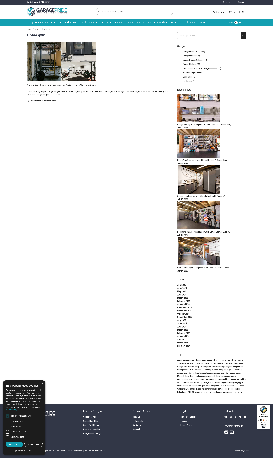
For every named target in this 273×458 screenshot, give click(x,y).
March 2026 (182, 298)
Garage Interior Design (112, 22)
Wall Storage (87, 22)
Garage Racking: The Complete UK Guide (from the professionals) (204, 124)
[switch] (263, 426)
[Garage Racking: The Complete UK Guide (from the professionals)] (198, 121)
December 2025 (184, 307)
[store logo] (47, 11)
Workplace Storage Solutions (193, 363)
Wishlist (241, 2)
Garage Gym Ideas (188, 385)
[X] (236, 417)
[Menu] (268, 406)
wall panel (181, 389)
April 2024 (182, 339)
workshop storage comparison (216, 369)
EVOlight (240, 366)
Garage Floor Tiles (68, 22)
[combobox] (211, 35)
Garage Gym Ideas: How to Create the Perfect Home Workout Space (61, 85)
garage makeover (236, 392)
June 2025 (182, 323)
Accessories (134, 22)
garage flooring (230, 366)
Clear (246, 451)
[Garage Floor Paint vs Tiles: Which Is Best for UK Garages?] (198, 193)
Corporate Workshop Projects (163, 22)
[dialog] (24, 417)
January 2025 (183, 336)
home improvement (209, 392)
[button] (24, 450)
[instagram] (231, 417)
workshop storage (201, 382)
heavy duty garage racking (210, 373)
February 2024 (183, 346)
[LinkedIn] (241, 417)
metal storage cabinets (221, 379)
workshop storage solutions (221, 382)
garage (234, 379)
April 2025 (182, 326)
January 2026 (183, 304)
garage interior (223, 392)
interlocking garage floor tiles (226, 363)
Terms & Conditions (188, 417)
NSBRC (190, 392)
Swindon (197, 392)
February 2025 (183, 333)
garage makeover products (207, 389)
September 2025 (184, 317)
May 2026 (181, 291)
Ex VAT (242, 22)
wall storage (211, 385)
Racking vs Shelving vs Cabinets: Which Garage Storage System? (203, 232)
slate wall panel (237, 385)
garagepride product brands (229, 389)
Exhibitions (182, 392)
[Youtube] (246, 417)
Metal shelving (183, 376)
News (202, 22)
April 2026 (182, 294)
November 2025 (184, 310)
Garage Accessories (91, 429)
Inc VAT (230, 22)
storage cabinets (184, 369)
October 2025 (183, 314)
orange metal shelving (211, 376)
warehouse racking (228, 376)
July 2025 (181, 320)
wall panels (191, 389)
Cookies (183, 421)
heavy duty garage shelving (231, 373)
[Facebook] (226, 417)
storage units (197, 369)
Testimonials (138, 421)
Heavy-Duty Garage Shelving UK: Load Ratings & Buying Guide (202, 160)
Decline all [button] (33, 444)
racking (180, 373)
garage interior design (216, 360)
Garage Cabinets (90, 417)
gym (179, 385)
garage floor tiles (210, 363)
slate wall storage (223, 385)
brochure (190, 382)
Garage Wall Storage (91, 425)
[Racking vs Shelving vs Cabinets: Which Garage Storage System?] (198, 228)
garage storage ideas (198, 360)
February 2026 (183, 301)
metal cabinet (205, 379)
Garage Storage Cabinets (39, 22)
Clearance (191, 22)
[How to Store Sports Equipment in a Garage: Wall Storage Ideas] (198, 264)
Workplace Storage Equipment (205, 367)
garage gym (238, 382)
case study (220, 367)
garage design (183, 360)
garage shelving (235, 369)
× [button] (42, 383)
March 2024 (182, 342)
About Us (227, 2)
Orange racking (196, 376)
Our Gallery (137, 425)
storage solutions (231, 360)
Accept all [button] (14, 444)
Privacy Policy (186, 425)
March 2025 (182, 330)
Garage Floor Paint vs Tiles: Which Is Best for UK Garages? (201, 196)
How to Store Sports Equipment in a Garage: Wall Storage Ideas (203, 267)
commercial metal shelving (188, 379)
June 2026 (182, 288)
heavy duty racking (191, 373)
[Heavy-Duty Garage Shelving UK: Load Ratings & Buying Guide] (198, 157)
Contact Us (137, 429)
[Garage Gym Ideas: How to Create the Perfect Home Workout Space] (61, 82)
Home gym (201, 385)
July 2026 (181, 285)
